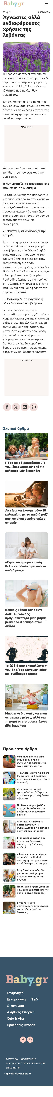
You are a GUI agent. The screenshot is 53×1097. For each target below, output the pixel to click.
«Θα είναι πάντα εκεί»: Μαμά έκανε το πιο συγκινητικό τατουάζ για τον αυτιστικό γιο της (31, 761)
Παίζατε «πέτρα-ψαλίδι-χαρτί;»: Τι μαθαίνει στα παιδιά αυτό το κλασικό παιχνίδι (31, 810)
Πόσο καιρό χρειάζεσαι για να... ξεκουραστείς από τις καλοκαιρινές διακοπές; (33, 890)
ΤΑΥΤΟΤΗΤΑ (12, 1059)
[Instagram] (30, 1040)
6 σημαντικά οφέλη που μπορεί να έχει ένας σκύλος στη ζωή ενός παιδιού (31, 843)
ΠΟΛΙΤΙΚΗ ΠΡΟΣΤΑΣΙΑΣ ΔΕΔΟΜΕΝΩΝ (25, 1064)
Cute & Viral (15, 1018)
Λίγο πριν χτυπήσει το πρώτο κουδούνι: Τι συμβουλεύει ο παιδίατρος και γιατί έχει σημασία (33, 826)
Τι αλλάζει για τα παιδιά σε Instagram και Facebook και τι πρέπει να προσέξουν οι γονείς (33, 777)
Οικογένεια (15, 1006)
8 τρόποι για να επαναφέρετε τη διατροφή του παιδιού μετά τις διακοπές (33, 907)
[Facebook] (23, 1040)
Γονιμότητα (15, 993)
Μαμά (6, 12)
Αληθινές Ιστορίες (21, 1012)
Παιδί (35, 999)
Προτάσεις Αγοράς (21, 1025)
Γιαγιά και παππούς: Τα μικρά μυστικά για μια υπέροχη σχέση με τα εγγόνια (30, 875)
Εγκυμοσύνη (16, 999)
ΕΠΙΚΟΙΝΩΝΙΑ (13, 1068)
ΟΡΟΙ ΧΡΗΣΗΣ (28, 1059)
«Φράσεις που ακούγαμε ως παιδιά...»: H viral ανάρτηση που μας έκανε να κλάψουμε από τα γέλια (33, 859)
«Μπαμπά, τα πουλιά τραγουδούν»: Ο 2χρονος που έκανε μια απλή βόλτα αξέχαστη (33, 794)
